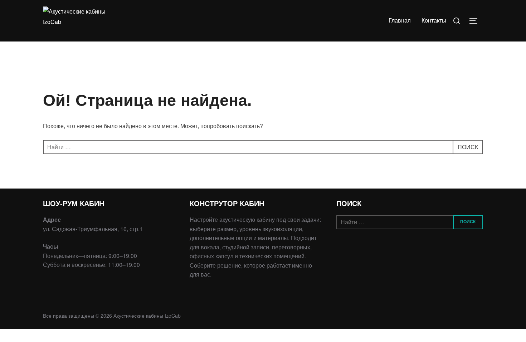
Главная (400, 21)
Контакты (434, 21)
